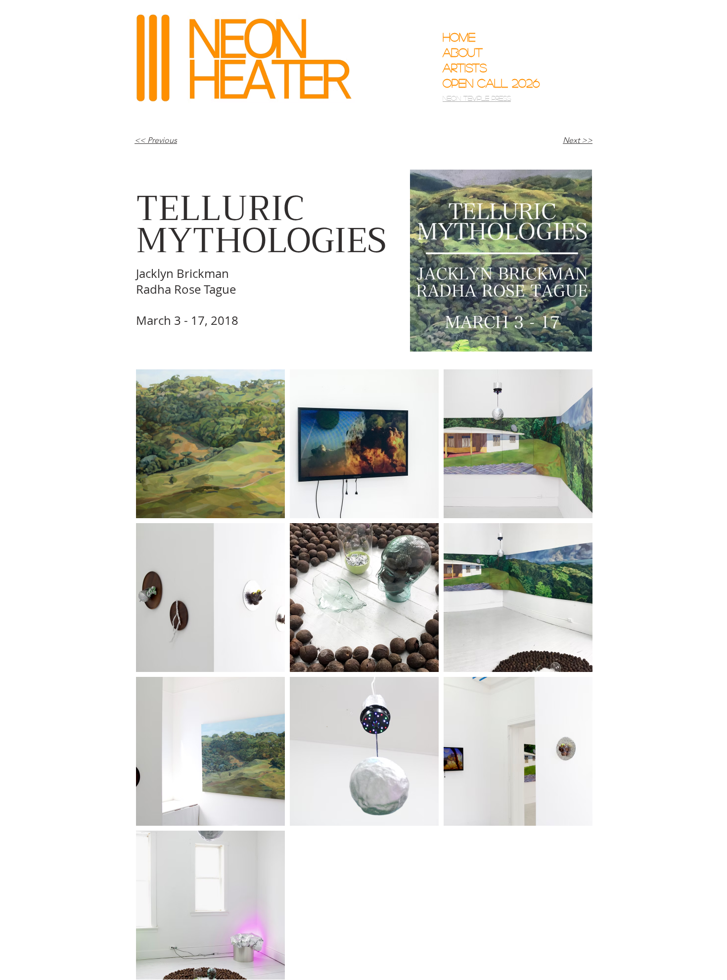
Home (459, 37)
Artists (465, 67)
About (463, 52)
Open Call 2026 (484, 83)
